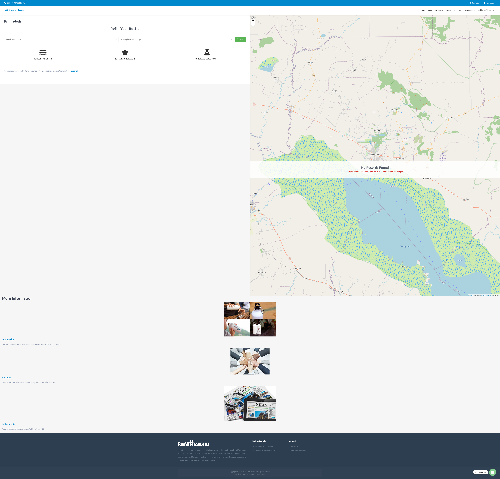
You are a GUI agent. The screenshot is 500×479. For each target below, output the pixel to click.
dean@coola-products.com (263, 447)
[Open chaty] (492, 472)
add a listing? (72, 71)
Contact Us (450, 10)
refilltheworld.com (14, 10)
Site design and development (245, 474)
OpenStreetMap (486, 295)
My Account (490, 3)
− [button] (253, 24)
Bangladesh (475, 3)
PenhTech (261, 474)
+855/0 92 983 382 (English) (266, 450)
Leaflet (470, 295)
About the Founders (466, 10)
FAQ (430, 10)
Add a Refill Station (486, 10)
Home (422, 10)
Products (439, 10)
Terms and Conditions (298, 450)
